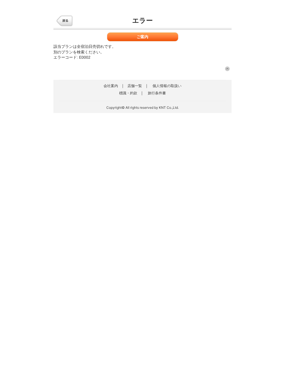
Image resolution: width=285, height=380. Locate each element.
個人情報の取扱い (167, 85)
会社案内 (111, 85)
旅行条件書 (157, 93)
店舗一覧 (134, 85)
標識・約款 (128, 93)
